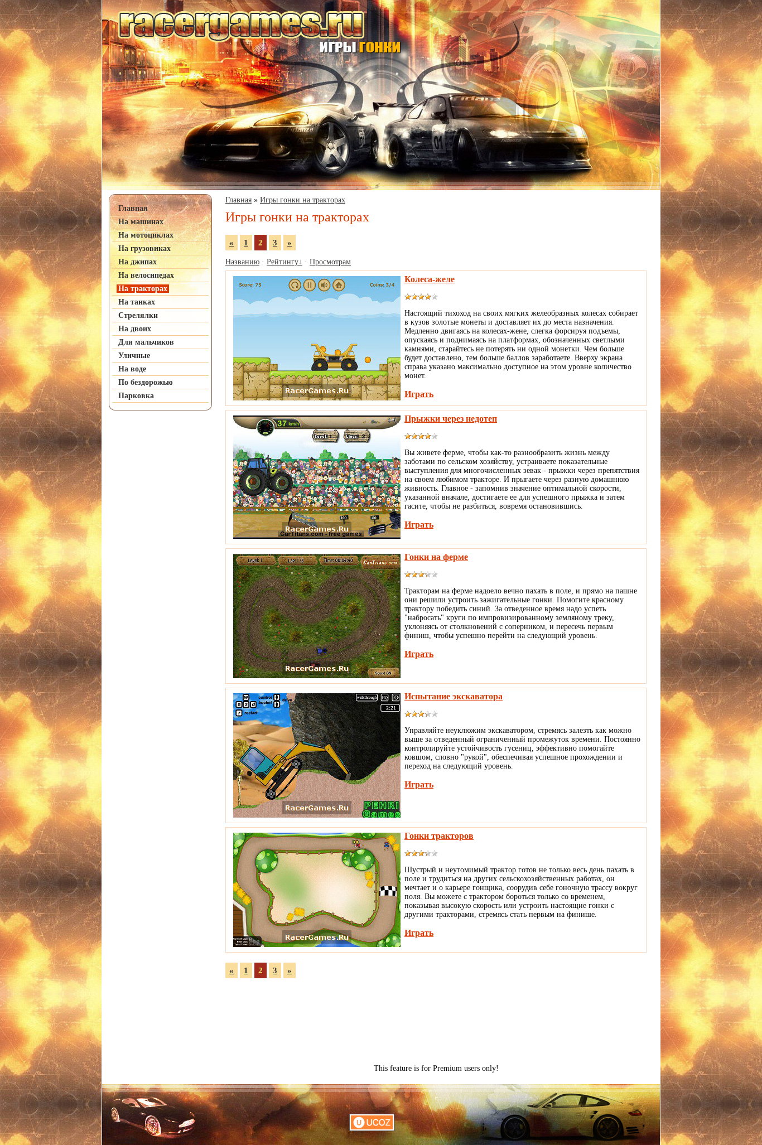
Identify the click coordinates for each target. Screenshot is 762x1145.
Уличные (134, 355)
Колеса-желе (429, 279)
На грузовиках (144, 248)
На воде (132, 369)
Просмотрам (330, 262)
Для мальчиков (146, 342)
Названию (242, 262)
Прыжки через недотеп (450, 418)
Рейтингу (282, 262)
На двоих (134, 329)
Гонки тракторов (439, 835)
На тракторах (142, 288)
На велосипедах (146, 275)
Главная (133, 208)
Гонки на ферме (436, 557)
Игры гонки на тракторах (302, 200)
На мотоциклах (145, 235)
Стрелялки (138, 315)
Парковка (136, 396)
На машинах (140, 222)
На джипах (137, 262)
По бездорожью (145, 382)
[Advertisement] (160, 586)
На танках (136, 302)
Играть (418, 394)
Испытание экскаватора (453, 696)
